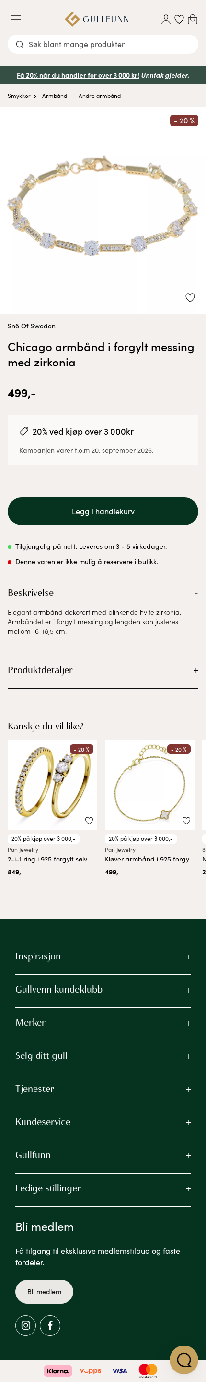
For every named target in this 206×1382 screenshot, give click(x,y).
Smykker (19, 95)
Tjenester (34, 1088)
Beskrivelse (31, 592)
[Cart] (192, 19)
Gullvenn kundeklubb (59, 989)
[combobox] (103, 44)
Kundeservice (42, 1121)
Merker (30, 1022)
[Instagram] (26, 1326)
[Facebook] (50, 1326)
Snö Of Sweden (32, 325)
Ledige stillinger (48, 1188)
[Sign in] (166, 19)
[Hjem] (96, 19)
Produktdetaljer (40, 670)
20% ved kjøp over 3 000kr (83, 431)
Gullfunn (33, 1155)
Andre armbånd (100, 95)
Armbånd (54, 95)
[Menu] (20, 19)
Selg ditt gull (41, 1055)
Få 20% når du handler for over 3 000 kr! (78, 75)
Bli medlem (44, 1291)
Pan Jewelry (23, 849)
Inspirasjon (38, 956)
